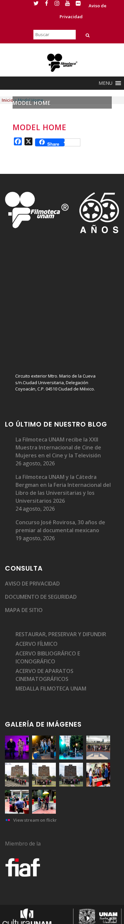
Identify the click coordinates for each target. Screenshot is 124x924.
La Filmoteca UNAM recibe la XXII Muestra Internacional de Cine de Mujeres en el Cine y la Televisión (58, 447)
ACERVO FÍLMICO (37, 643)
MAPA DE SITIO (24, 610)
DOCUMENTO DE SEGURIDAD (41, 596)
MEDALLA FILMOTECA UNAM (51, 688)
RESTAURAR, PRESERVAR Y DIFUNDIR (61, 634)
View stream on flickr (35, 820)
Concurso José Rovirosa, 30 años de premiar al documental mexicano (60, 526)
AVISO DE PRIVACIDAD (32, 583)
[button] (105, 83)
